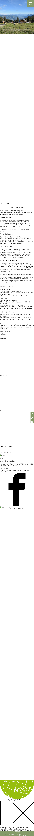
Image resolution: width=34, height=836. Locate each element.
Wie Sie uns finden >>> (17, 509)
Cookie (7, 203)
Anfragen (17, 832)
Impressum (8, 470)
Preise (28, 470)
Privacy (15, 470)
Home (2, 203)
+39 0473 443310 (9, 835)
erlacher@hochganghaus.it (22, 835)
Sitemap (2, 470)
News (24, 470)
